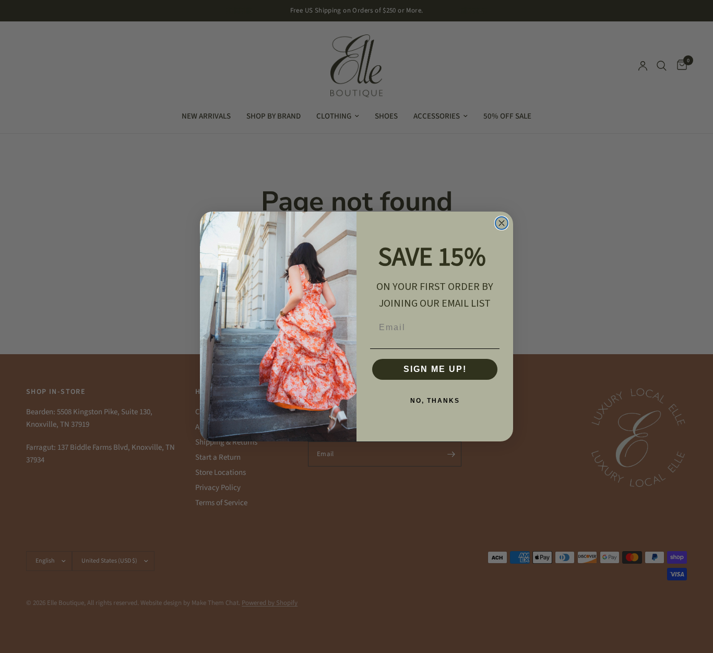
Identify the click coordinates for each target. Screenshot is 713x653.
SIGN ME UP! (435, 369)
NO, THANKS (435, 400)
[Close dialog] (501, 223)
